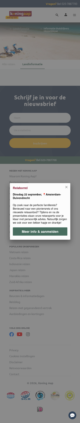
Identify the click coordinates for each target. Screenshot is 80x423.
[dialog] (40, 211)
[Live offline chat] (72, 415)
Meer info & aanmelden (40, 231)
